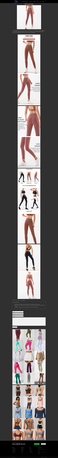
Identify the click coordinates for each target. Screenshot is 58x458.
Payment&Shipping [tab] (23, 300)
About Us (37, 1)
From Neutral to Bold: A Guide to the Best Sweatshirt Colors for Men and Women (41, 450)
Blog (40, 1)
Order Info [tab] (18, 300)
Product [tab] (14, 300)
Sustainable (34, 1)
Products (30, 1)
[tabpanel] (29, 305)
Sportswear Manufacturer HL (25, 1)
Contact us (43, 1)
